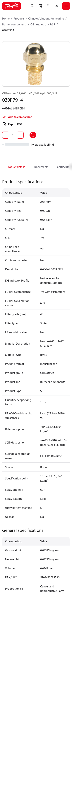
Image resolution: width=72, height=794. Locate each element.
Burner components (14, 24)
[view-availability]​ (42, 144)
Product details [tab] (16, 167)
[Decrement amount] (5, 135)
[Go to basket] (41, 6)
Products (18, 18)
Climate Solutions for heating (46, 18)
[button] (49, 6)
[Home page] (11, 6)
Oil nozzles (37, 24)
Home (6, 18)
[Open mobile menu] (66, 6)
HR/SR (51, 24)
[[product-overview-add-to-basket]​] (33, 135)
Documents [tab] (41, 167)
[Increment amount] (20, 135)
